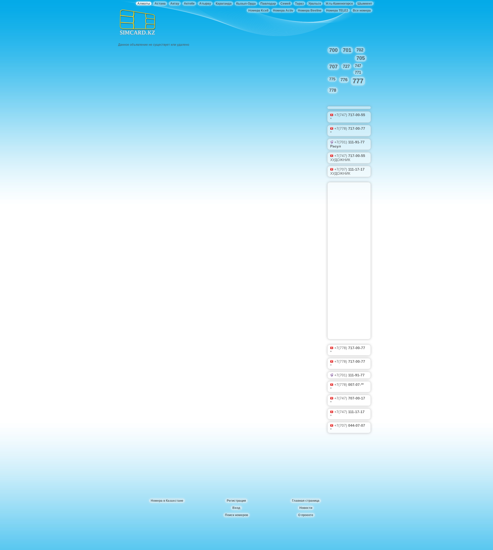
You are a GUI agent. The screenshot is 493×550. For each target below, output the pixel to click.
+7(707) (349, 169)
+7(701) (349, 142)
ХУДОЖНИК (340, 160)
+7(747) (349, 115)
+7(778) (349, 128)
